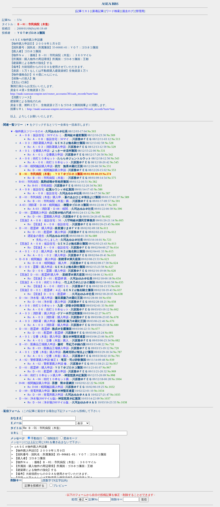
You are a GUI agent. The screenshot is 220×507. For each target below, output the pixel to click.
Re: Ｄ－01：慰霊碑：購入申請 (47, 371)
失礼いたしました (47, 239)
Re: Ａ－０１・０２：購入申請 (47, 255)
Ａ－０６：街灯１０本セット (37, 158)
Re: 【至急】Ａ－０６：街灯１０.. (49, 286)
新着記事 (98, 11)
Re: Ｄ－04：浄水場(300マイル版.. (49, 402)
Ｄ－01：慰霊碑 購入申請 (36, 228)
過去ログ (127, 11)
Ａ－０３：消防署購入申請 (35, 143)
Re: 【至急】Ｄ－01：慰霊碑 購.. (48, 278)
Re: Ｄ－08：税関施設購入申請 (47, 170)
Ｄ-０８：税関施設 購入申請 (37, 259)
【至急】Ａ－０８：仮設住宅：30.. (40, 220)
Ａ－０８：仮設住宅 (31, 189)
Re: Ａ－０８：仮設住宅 (42, 193)
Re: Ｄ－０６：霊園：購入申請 (47, 270)
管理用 (140, 11)
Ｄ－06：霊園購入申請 (33, 212)
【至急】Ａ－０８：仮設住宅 (37, 243)
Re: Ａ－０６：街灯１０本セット (48, 162)
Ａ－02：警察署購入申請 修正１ (39, 359)
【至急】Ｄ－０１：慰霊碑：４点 (40, 290)
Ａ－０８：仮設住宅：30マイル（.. (40, 135)
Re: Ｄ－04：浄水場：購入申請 (47, 301)
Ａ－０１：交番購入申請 (34, 150)
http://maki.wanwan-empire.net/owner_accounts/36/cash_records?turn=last (54, 93)
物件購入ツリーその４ (29, 131)
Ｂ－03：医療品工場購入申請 (37, 344)
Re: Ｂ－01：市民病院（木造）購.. (49, 201)
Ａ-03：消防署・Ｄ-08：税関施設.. (40, 204)
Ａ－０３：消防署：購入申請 (37, 313)
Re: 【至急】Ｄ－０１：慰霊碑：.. (49, 294)
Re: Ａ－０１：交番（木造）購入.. (49, 340)
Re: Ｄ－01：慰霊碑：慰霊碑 (45, 332)
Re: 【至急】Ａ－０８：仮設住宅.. (49, 224)
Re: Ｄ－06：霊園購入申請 (44, 216)
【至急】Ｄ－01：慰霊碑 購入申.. (39, 274)
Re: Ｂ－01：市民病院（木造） (47, 177)
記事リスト (83, 11)
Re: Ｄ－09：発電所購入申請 (45, 394)
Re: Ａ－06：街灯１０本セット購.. (49, 379)
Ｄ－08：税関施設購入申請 (36, 166)
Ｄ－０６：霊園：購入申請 (35, 266)
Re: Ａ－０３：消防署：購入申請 (48, 317)
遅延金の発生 (36, 235)
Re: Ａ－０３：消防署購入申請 (47, 146)
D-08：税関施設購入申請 (34, 383)
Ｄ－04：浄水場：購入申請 (36, 297)
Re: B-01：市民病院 (40, 185)
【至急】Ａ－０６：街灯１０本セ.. (40, 282)
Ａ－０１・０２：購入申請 (35, 251)
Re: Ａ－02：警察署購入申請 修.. (48, 363)
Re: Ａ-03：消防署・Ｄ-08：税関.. (48, 208)
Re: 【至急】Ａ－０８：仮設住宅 (48, 247)
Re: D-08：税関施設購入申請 (45, 386)
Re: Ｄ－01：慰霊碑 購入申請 (47, 232)
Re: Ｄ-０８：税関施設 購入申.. (48, 263)
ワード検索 (113, 11)
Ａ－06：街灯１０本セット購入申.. (40, 375)
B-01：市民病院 (29, 181)
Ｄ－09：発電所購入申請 (34, 390)
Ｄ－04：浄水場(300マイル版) (37, 398)
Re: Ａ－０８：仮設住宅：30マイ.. (49, 139)
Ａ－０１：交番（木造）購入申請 (40, 336)
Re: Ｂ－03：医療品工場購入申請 (48, 348)
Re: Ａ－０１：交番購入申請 (45, 154)
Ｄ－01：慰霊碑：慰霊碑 (34, 328)
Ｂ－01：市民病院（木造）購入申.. (40, 197)
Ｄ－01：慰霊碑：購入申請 (36, 367)
